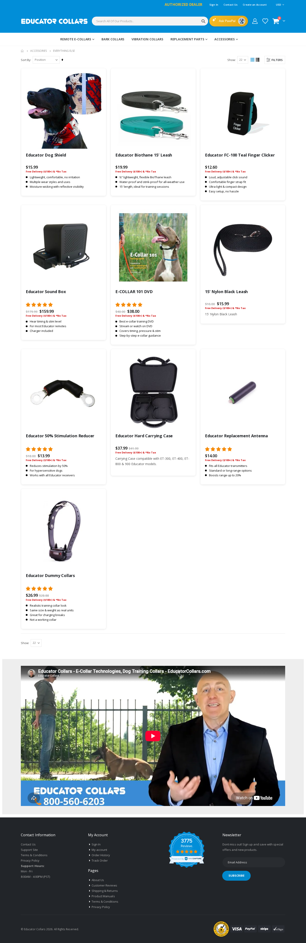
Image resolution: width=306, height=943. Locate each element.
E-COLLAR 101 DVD (134, 291)
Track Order (100, 860)
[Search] (203, 21)
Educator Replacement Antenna (236, 435)
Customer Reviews (104, 885)
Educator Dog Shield (46, 155)
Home (22, 51)
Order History (101, 855)
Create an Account (255, 4)
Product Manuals (103, 896)
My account (99, 850)
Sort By (25, 60)
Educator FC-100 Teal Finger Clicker (240, 155)
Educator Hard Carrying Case (144, 435)
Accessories (38, 51)
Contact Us (230, 4)
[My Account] (255, 21)
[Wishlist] (265, 21)
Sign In (213, 4)
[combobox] (150, 21)
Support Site (29, 850)
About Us (98, 880)
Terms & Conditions (34, 855)
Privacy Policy (30, 860)
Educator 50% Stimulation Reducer (60, 435)
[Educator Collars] (54, 21)
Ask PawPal (227, 21)
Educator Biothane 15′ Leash (143, 155)
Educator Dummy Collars (50, 575)
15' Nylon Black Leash (226, 291)
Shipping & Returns (105, 891)
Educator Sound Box (46, 291)
